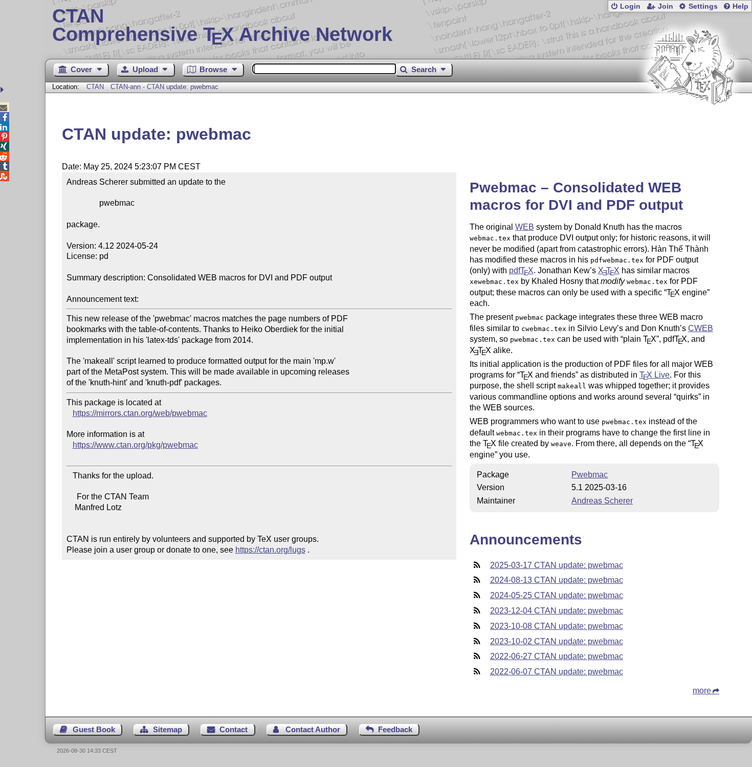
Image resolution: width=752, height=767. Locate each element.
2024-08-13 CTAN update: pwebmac (556, 580)
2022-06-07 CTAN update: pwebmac (556, 671)
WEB (524, 227)
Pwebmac (589, 474)
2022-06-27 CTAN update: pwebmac (556, 656)
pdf (521, 270)
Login (630, 6)
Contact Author (312, 729)
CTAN (95, 87)
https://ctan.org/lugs (270, 549)
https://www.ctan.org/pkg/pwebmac (135, 445)
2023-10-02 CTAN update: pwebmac (556, 641)
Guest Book (94, 729)
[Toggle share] (3, 90)
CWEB (700, 328)
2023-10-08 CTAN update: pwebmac (556, 626)
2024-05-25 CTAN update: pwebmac (556, 595)
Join (665, 6)
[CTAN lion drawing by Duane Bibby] (690, 124)
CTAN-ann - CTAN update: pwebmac (164, 87)
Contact (233, 729)
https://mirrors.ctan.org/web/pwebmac (140, 413)
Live (654, 374)
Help (740, 6)
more (702, 690)
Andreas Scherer (602, 500)
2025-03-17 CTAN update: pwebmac (556, 565)
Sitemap (167, 729)
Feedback (395, 729)
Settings (703, 6)
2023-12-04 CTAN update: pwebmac (556, 610)
